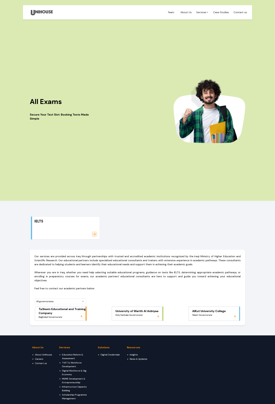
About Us (186, 12)
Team (171, 12)
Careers (39, 358)
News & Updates (138, 358)
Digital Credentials (110, 354)
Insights (134, 354)
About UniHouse (43, 354)
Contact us (240, 12)
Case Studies (221, 12)
